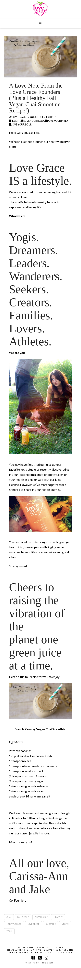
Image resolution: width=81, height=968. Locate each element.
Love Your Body (33, 120)
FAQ (38, 950)
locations (65, 952)
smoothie (51, 924)
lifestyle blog (13, 924)
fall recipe (23, 917)
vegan (65, 924)
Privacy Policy (45, 952)
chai (8, 917)
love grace (33, 924)
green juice (41, 917)
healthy (58, 917)
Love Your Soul (21, 124)
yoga (9, 931)
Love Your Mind (57, 120)
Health (15, 120)
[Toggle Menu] (40, 23)
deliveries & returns (59, 950)
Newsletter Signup (20, 950)
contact (57, 947)
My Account (26, 947)
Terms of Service (21, 952)
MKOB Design (47, 963)
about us (43, 947)
